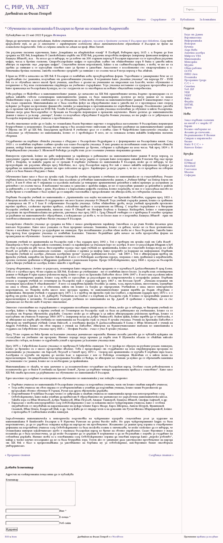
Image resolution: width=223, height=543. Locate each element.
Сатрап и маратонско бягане (198, 140)
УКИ (187, 92)
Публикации (187, 19)
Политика (190, 77)
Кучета (188, 46)
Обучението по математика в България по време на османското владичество (68, 28)
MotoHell (189, 166)
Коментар (12, 479)
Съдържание (158, 19)
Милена (188, 172)
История (59, 35)
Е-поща (63, 517)
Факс (187, 98)
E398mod (189, 162)
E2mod (188, 159)
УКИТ (187, 95)
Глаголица (190, 169)
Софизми (190, 175)
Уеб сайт (65, 523)
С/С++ (189, 83)
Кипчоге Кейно (193, 147)
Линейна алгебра (194, 52)
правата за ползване (207, 536)
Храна (187, 107)
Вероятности (192, 37)
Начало (141, 19)
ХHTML (188, 104)
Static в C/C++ (194, 144)
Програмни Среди (195, 80)
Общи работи (193, 68)
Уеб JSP (189, 89)
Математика (192, 58)
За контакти (208, 19)
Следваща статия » (161, 455)
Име (61, 510)
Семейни (189, 86)
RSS (7, 536)
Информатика (193, 40)
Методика (190, 61)
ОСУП (188, 71)
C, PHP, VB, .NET (27, 6)
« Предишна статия (17, 455)
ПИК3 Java (190, 74)
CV (173, 19)
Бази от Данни (193, 34)
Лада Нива (190, 49)
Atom (14, 536)
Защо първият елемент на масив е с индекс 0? (199, 121)
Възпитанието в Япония (199, 135)
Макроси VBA (192, 55)
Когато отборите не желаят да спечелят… (198, 130)
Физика (188, 101)
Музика (188, 64)
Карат (188, 126)
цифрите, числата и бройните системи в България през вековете (120, 40)
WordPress (117, 536)
